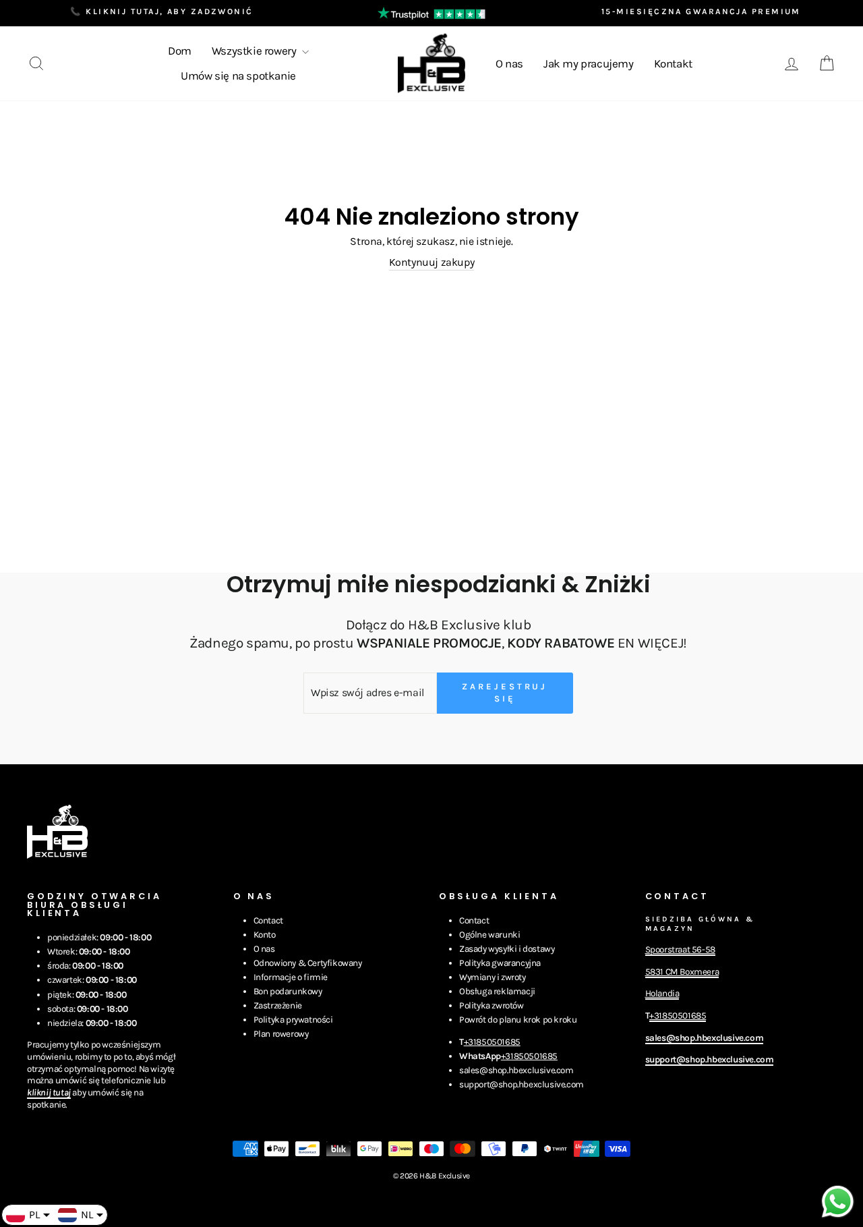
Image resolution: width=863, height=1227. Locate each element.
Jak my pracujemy (588, 63)
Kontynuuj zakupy (432, 262)
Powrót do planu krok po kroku (517, 1020)
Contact (268, 920)
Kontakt (673, 63)
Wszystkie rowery (255, 50)
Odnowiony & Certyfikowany (308, 963)
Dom (179, 50)
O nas (509, 63)
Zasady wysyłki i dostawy (506, 949)
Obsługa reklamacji (497, 991)
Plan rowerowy (281, 1034)
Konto (265, 935)
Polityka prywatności (293, 1020)
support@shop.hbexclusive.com (521, 1084)
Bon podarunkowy (288, 991)
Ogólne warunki (489, 935)
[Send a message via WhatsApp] (837, 1201)
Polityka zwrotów (491, 1005)
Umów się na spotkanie (238, 75)
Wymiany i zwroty (492, 977)
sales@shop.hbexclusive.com (516, 1070)
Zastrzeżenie (278, 1005)
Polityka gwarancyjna (500, 963)
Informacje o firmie (291, 977)
